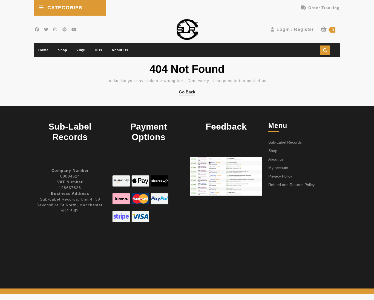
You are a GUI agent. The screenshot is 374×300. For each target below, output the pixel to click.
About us (120, 50)
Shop (62, 50)
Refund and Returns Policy (291, 184)
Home (43, 50)
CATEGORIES (64, 7)
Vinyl (80, 50)
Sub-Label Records (285, 142)
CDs (98, 50)
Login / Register (295, 29)
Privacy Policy (280, 176)
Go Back (187, 93)
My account (278, 167)
